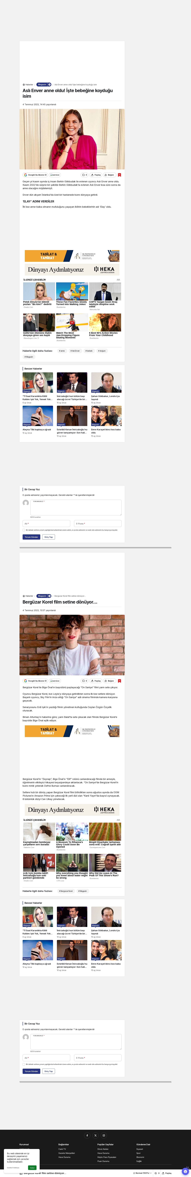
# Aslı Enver (75, 351)
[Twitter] (95, 1135)
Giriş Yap (48, 537)
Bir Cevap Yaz (32, 489)
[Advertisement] (95, 20)
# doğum (101, 351)
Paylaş (168, 1173)
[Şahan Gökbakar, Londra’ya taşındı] (106, 388)
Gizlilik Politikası (13, 1168)
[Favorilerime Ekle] (119, 175)
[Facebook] (87, 1135)
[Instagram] (104, 1135)
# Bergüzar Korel (66, 891)
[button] (142, 1173)
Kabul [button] (32, 1168)
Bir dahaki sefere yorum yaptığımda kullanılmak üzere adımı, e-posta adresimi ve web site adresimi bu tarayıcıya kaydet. (72, 530)
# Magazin (29, 357)
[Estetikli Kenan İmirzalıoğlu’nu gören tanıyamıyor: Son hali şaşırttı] (72, 421)
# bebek (88, 351)
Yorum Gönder (31, 537)
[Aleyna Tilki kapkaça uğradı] (38, 421)
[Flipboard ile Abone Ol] (55, 175)
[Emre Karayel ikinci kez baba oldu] (106, 421)
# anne (62, 351)
